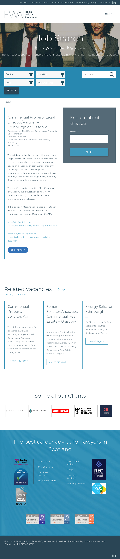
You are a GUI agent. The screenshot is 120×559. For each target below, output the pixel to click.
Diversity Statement (95, 541)
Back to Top (112, 551)
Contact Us (104, 2)
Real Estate (28, 131)
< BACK (8, 102)
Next (63, 289)
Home (5, 54)
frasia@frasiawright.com (19, 222)
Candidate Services (43, 474)
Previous (58, 289)
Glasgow (22, 139)
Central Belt (43, 139)
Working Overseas (76, 483)
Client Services (45, 467)
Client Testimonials (38, 2)
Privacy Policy (76, 541)
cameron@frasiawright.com (22, 233)
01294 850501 (27, 544)
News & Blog (82, 2)
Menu (110, 14)
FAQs (94, 2)
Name (74, 131)
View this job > (19, 360)
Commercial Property (46, 131)
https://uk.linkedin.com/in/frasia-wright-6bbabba (33, 225)
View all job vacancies (15, 294)
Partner (18, 133)
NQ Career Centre (47, 480)
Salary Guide (44, 461)
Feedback (62, 541)
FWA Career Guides (73, 463)
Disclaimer (9, 544)
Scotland (32, 139)
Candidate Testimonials (61, 2)
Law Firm (21, 136)
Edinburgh (13, 142)
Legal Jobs (18, 54)
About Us (22, 2)
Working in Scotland (72, 476)
